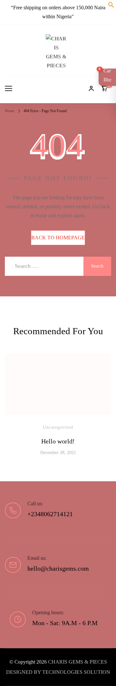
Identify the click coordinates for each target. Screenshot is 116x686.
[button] (111, 6)
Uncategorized (58, 427)
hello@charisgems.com (58, 568)
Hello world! (58, 441)
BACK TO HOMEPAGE (58, 237)
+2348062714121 (50, 513)
